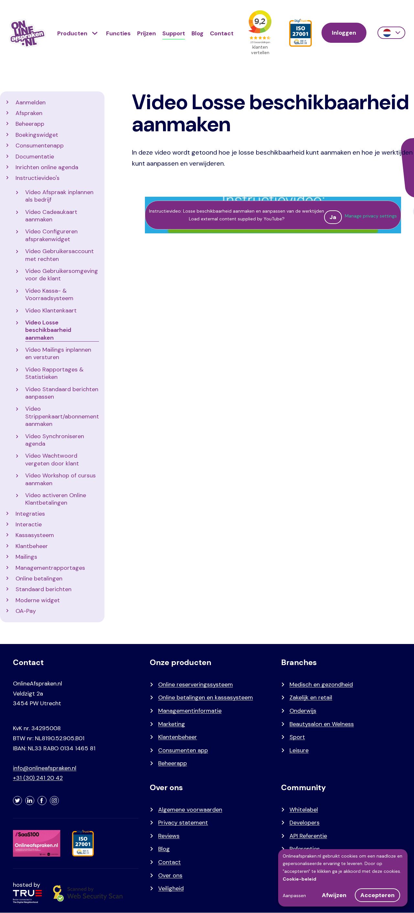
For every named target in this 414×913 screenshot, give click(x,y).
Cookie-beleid (299, 879)
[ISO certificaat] (300, 33)
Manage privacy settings (371, 216)
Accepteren (377, 895)
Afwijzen (334, 895)
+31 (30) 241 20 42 (38, 778)
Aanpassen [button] (294, 895)
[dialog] (343, 878)
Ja (333, 217)
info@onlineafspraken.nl (44, 768)
